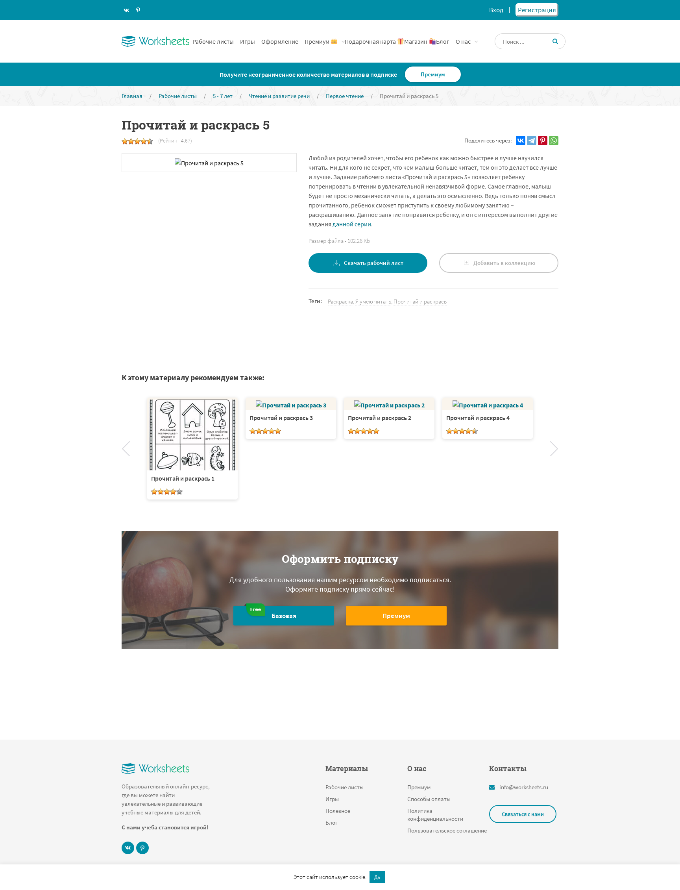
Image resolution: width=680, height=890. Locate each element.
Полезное (337, 810)
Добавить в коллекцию (504, 262)
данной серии (352, 224)
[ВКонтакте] (520, 140)
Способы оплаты (429, 799)
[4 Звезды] (143, 141)
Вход (496, 10)
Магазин (416, 41)
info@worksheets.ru (523, 787)
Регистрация (537, 10)
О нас (463, 41)
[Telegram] (531, 140)
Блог (442, 41)
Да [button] (377, 877)
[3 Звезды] (137, 141)
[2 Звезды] (131, 141)
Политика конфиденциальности (435, 814)
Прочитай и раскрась (420, 301)
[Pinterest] (542, 140)
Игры (247, 41)
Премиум (318, 41)
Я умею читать (373, 301)
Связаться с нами (523, 814)
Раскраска (340, 301)
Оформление (279, 41)
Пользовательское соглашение (447, 830)
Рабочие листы (213, 41)
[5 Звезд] (150, 141)
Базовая (284, 615)
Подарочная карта (371, 41)
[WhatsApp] (553, 140)
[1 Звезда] (125, 141)
